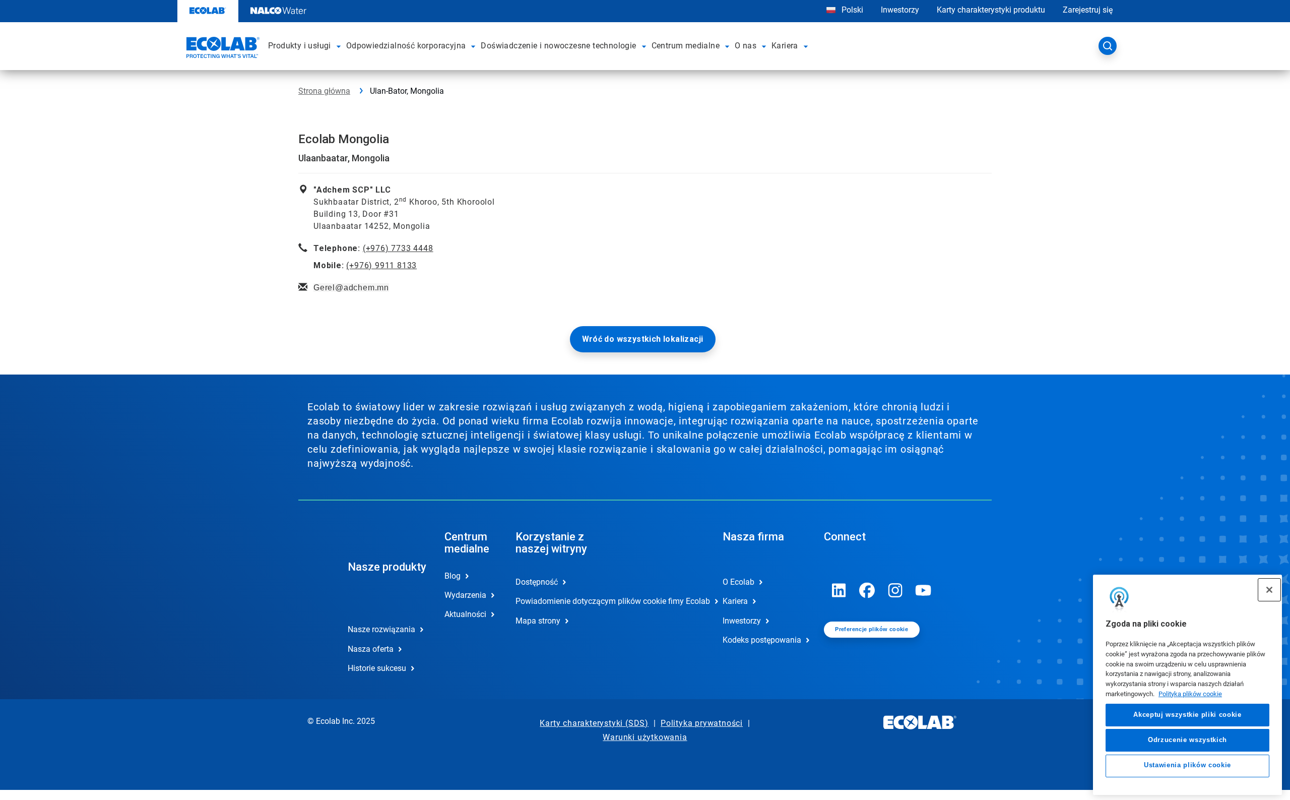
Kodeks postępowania (762, 640)
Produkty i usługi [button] (299, 45)
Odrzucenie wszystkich (1187, 740)
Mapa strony (537, 621)
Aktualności (465, 614)
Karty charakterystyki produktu (991, 10)
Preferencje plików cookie (871, 629)
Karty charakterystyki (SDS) (594, 723)
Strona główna (324, 91)
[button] (339, 46)
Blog (452, 576)
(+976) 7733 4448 (398, 248)
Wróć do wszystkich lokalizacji (642, 339)
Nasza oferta (371, 649)
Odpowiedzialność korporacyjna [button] (406, 45)
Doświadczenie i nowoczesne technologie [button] (558, 45)
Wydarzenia (465, 595)
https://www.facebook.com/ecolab (867, 590)
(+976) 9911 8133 (381, 265)
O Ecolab (738, 582)
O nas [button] (745, 45)
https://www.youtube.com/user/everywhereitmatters (924, 590)
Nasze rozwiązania (381, 629)
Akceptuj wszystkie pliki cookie (1187, 714)
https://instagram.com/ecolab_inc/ (895, 590)
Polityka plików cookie (1190, 693)
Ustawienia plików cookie (1187, 765)
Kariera (735, 601)
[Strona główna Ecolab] (221, 49)
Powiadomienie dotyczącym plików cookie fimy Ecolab (555, 601)
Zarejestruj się (1088, 10)
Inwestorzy (900, 10)
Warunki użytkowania (645, 737)
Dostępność (536, 582)
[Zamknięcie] (1269, 590)
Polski (852, 10)
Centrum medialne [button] (686, 45)
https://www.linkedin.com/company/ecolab (839, 590)
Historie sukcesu (377, 668)
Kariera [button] (784, 45)
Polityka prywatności (702, 723)
